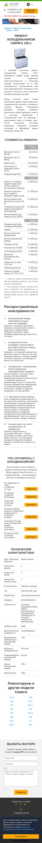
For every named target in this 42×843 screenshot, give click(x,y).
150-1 (30, 701)
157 (11, 705)
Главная (7, 28)
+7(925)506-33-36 (14, 10)
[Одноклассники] (20, 804)
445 (11, 713)
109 (11, 701)
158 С (30, 705)
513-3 (11, 697)
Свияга (9, 30)
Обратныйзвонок (31, 11)
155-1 (16, 30)
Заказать (31, 489)
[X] (25, 804)
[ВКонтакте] (16, 804)
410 (30, 709)
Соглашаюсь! (21, 836)
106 (30, 697)
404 (11, 709)
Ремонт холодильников (22, 28)
